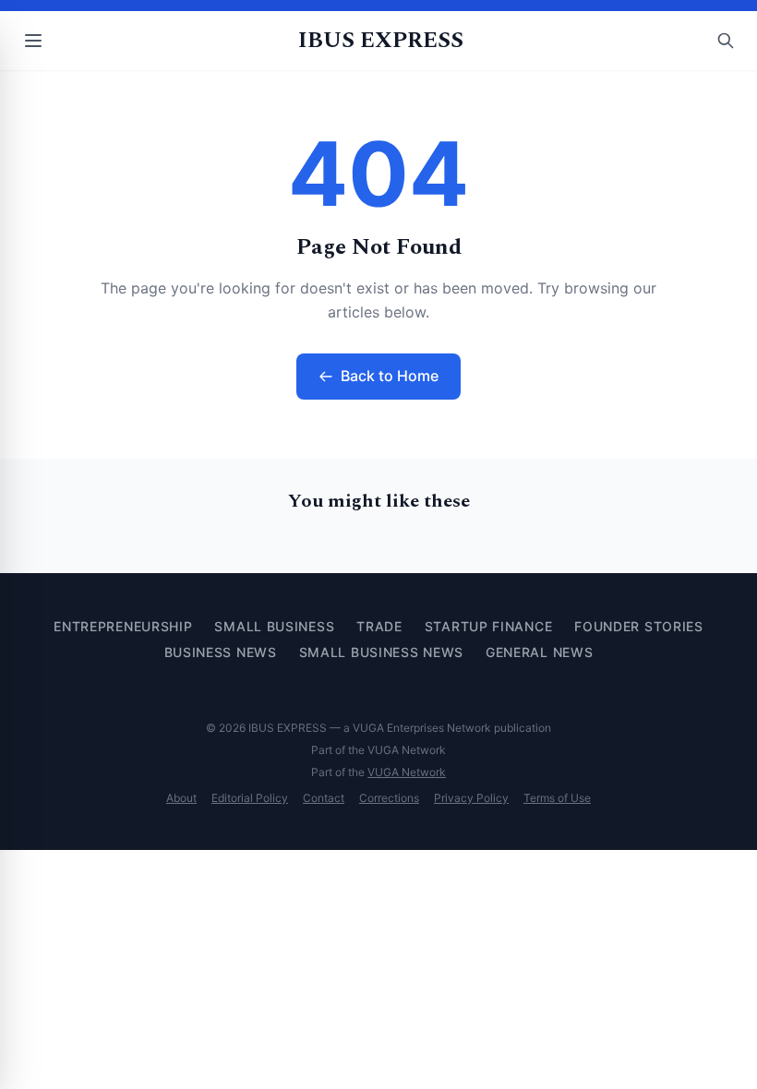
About (181, 798)
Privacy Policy (471, 798)
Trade (379, 626)
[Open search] (725, 40)
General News (539, 652)
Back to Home (390, 375)
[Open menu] (33, 40)
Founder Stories (638, 626)
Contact (323, 798)
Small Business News (381, 652)
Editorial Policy (249, 798)
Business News (220, 652)
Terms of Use (557, 798)
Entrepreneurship (123, 626)
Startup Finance (489, 626)
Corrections (389, 798)
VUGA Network (406, 772)
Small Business (274, 626)
